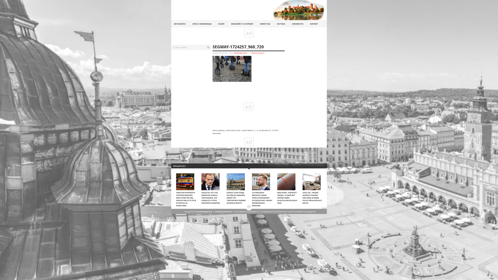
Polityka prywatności (223, 212)
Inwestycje (265, 24)
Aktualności (180, 24)
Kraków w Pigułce (209, 11)
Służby (221, 24)
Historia (281, 24)
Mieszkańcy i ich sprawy (242, 24)
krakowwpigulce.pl (204, 212)
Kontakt (314, 24)
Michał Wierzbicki (240, 53)
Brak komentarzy (257, 53)
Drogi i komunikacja (202, 24)
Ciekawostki (297, 24)
